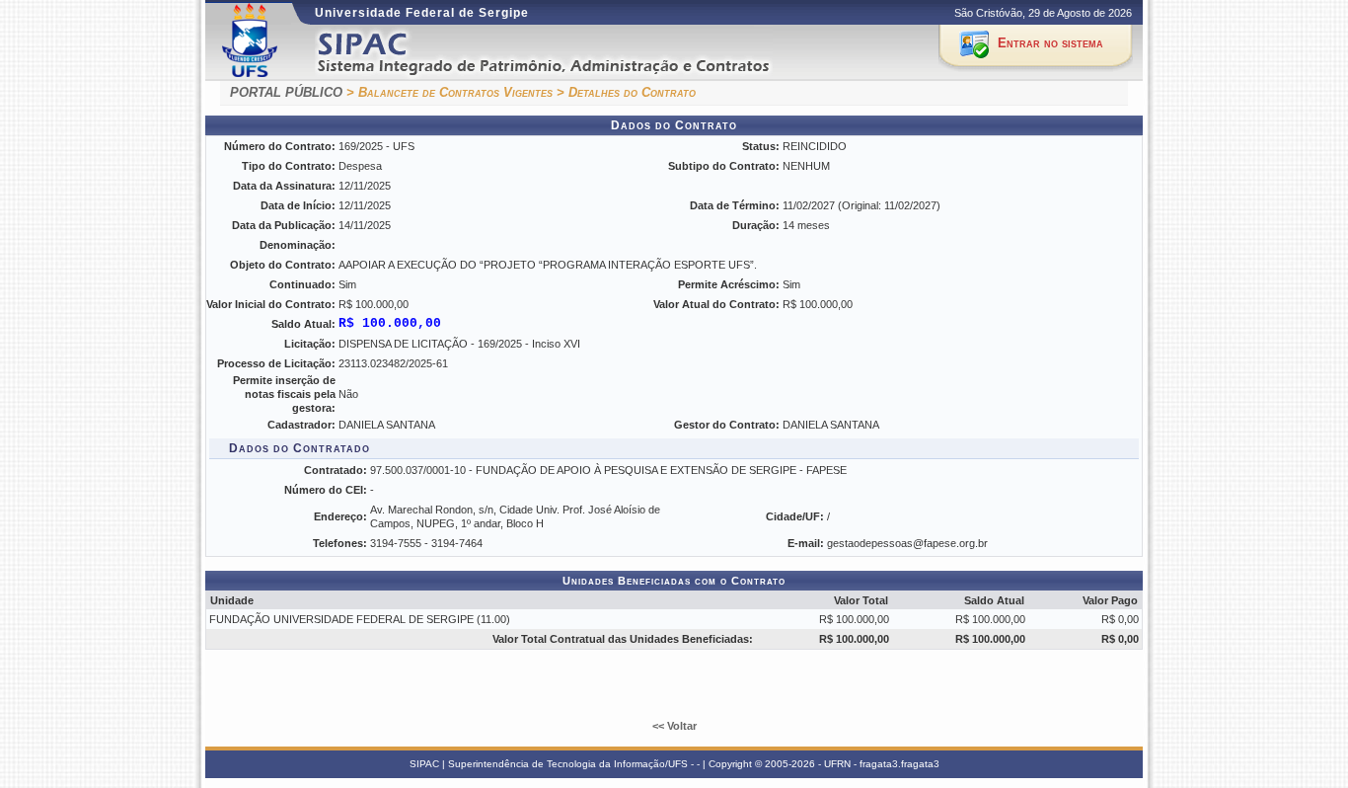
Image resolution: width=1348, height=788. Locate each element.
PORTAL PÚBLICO (286, 92)
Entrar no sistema (1050, 43)
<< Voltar (674, 726)
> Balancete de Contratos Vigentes (449, 92)
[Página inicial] (569, 53)
